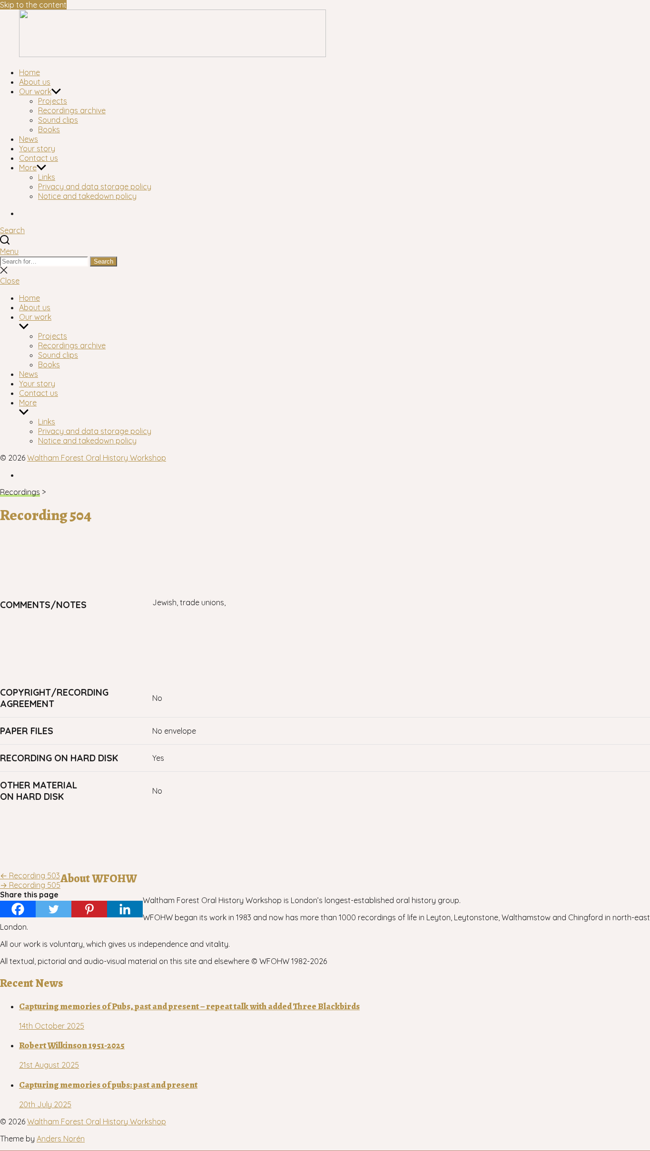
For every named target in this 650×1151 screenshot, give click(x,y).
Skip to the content (33, 5)
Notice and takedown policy (87, 196)
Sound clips (58, 120)
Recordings (20, 492)
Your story (37, 148)
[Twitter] (53, 909)
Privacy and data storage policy (94, 186)
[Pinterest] (89, 909)
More (28, 167)
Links (46, 177)
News (28, 139)
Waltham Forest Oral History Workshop (96, 457)
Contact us (38, 158)
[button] (325, 251)
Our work (35, 91)
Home (29, 72)
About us (34, 82)
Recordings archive (72, 110)
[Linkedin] (125, 909)
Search (103, 261)
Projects (52, 101)
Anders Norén (61, 1138)
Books (49, 129)
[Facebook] (18, 909)
